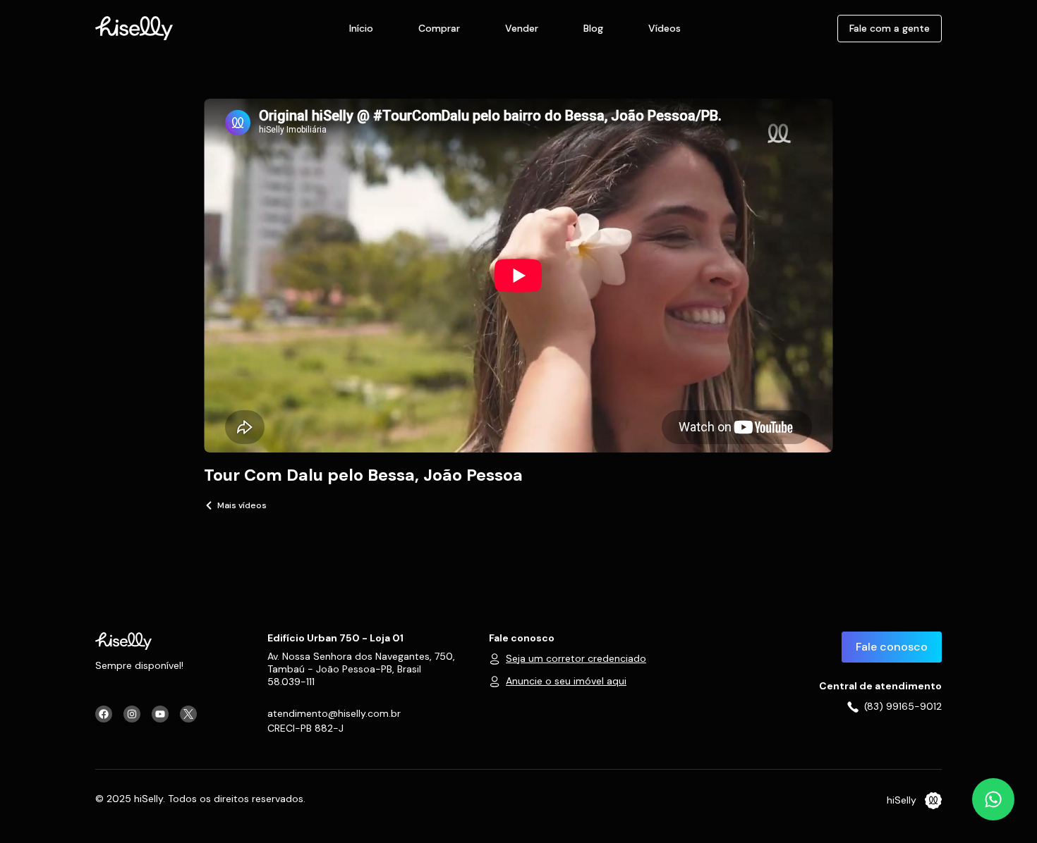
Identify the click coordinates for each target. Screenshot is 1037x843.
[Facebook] (103, 714)
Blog (593, 28)
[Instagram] (131, 714)
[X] (188, 714)
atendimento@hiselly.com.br (334, 713)
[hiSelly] (134, 27)
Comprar (439, 28)
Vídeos (664, 28)
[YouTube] (160, 714)
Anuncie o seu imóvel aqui (566, 681)
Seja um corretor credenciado (576, 658)
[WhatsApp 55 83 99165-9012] (993, 799)
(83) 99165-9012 (903, 706)
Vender (521, 28)
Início (361, 28)
